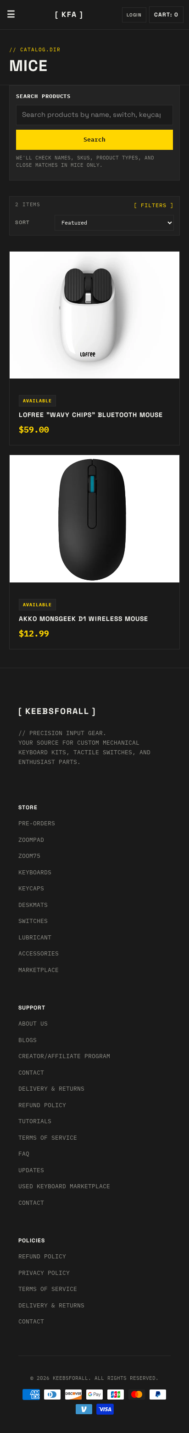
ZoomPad (31, 840)
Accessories (38, 953)
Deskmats (33, 905)
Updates (31, 1170)
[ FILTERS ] (153, 205)
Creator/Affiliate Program (64, 1056)
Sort (22, 222)
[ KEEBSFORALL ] (57, 711)
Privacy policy (44, 1273)
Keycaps (31, 888)
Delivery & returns (51, 1089)
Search (94, 139)
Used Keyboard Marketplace (64, 1186)
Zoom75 (29, 856)
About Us (33, 1023)
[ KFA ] (69, 14)
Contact (31, 1072)
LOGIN (134, 15)
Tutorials (34, 1121)
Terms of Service (47, 1138)
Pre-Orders (36, 823)
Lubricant (34, 937)
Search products (43, 96)
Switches (33, 921)
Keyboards (34, 872)
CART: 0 (166, 14)
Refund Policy (42, 1105)
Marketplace (38, 970)
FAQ (23, 1154)
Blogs (27, 1040)
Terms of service (47, 1289)
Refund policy (42, 1256)
